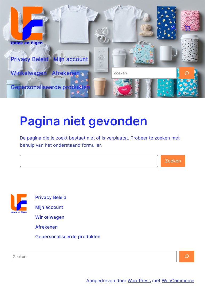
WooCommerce (178, 280)
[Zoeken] (186, 73)
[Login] (173, 28)
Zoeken (173, 161)
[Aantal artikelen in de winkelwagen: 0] (187, 28)
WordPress (139, 280)
